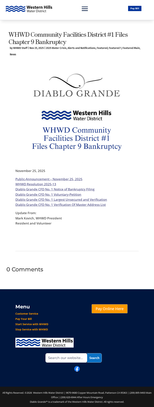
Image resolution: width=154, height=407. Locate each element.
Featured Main (131, 48)
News (13, 54)
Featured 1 (115, 48)
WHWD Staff (20, 48)
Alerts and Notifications (82, 48)
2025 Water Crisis (56, 48)
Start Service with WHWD (31, 324)
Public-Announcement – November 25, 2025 (48, 179)
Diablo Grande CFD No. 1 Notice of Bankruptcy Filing (54, 189)
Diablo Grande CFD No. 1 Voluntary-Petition (48, 194)
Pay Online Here (110, 308)
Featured (102, 48)
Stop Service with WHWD (31, 329)
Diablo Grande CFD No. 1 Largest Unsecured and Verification (61, 199)
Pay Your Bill (23, 319)
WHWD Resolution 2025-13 (35, 184)
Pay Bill (134, 8)
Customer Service (26, 313)
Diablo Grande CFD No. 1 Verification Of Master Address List (60, 204)
